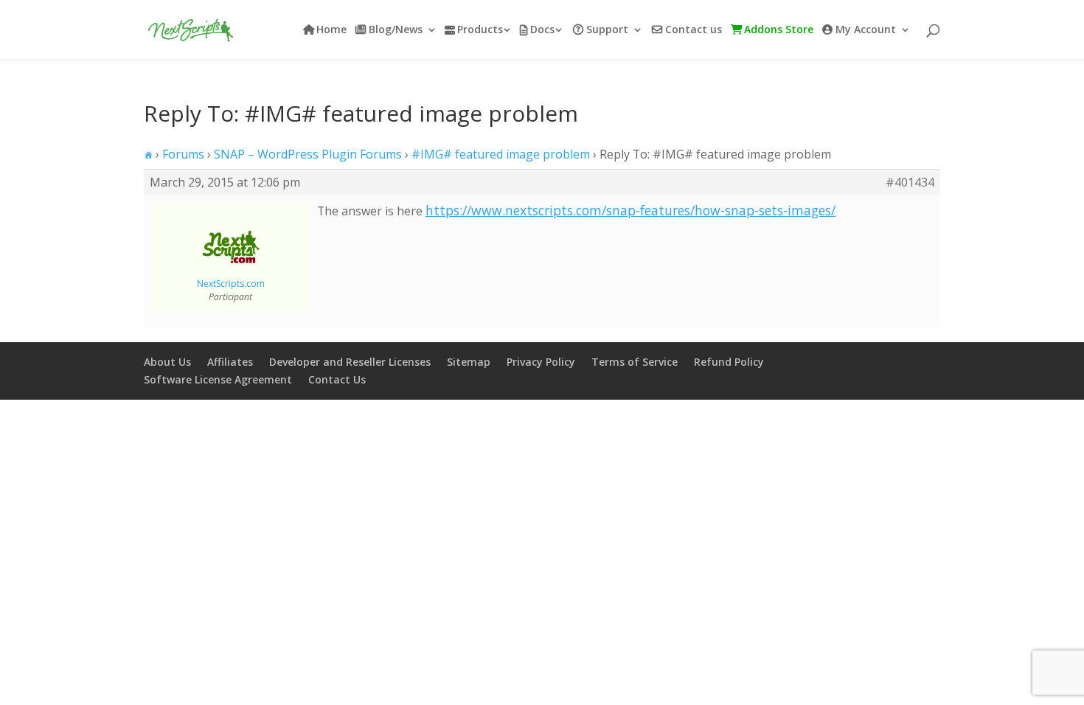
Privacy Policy (541, 362)
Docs (542, 30)
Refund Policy (729, 362)
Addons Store (778, 30)
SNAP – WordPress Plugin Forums (308, 154)
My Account (865, 30)
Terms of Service (634, 362)
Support (607, 30)
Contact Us (337, 379)
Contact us (693, 30)
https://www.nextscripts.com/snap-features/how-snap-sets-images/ (630, 210)
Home (331, 30)
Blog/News (396, 30)
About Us (167, 362)
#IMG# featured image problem (500, 154)
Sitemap (468, 362)
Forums (183, 154)
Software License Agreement (218, 379)
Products (480, 30)
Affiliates (230, 362)
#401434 (910, 182)
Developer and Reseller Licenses (350, 362)
